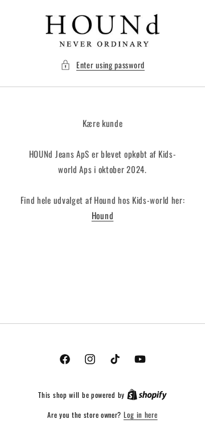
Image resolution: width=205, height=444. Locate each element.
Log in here (141, 414)
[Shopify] (147, 394)
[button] (102, 64)
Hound (103, 215)
